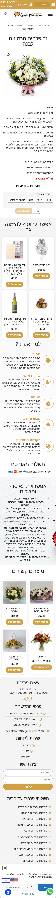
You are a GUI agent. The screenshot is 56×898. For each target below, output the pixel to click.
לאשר (45, 887)
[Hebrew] (6, 880)
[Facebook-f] (31, 698)
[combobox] (42, 4)
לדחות (29, 887)
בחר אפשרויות (42, 667)
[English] (14, 880)
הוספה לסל (23, 210)
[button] (4, 868)
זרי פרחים (32, 25)
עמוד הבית (44, 25)
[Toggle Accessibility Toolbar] (8, 892)
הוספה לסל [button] (41, 276)
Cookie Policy (28, 894)
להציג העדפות (12, 887)
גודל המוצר (42, 194)
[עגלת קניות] (5, 14)
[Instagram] (25, 698)
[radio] (49, 200)
